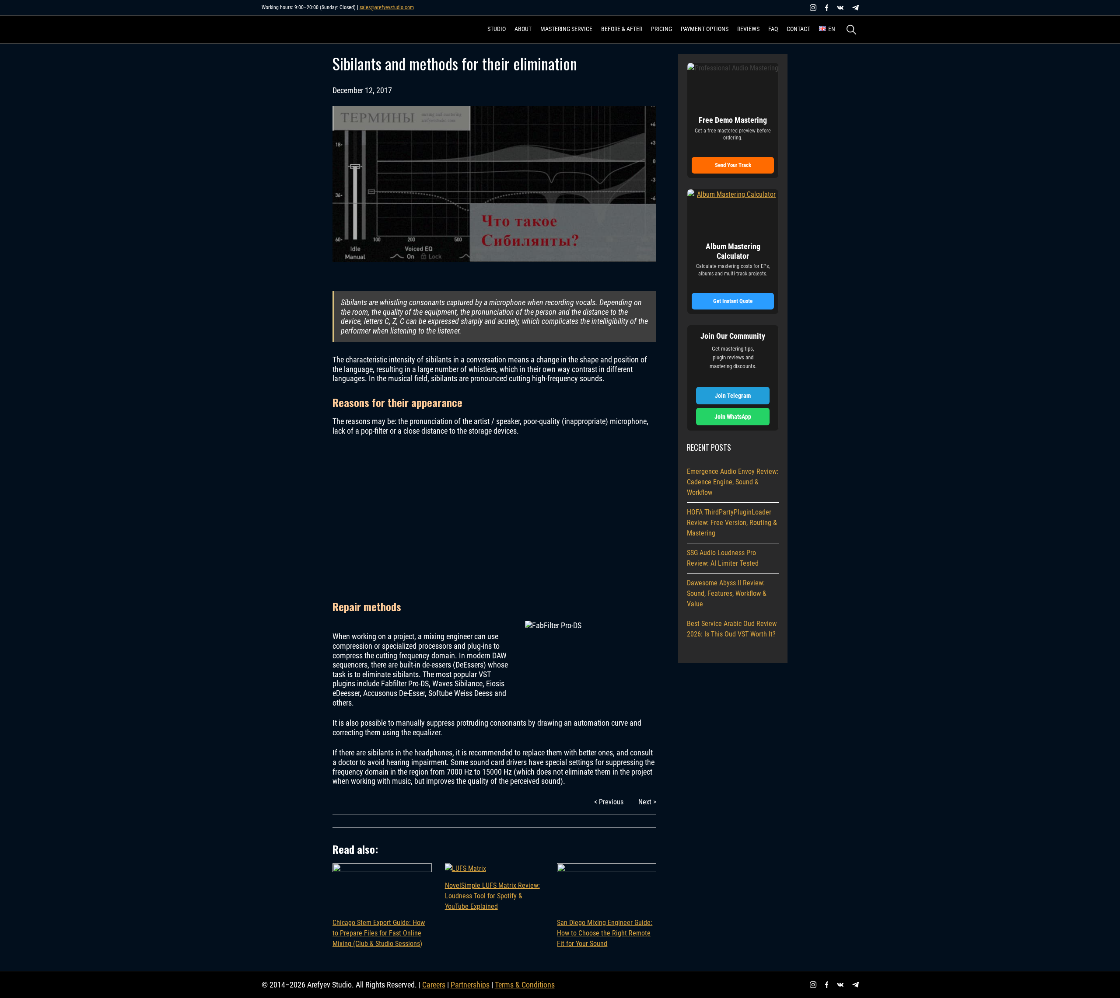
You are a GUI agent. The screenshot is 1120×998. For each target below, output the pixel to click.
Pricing (661, 28)
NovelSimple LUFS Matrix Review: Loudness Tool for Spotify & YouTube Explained (492, 896)
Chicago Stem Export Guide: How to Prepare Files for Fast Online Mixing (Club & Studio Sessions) (378, 933)
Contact (798, 28)
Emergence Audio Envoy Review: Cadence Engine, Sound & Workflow (732, 482)
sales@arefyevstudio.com (387, 7)
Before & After (621, 28)
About (523, 28)
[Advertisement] (494, 517)
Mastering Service (566, 28)
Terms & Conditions (525, 984)
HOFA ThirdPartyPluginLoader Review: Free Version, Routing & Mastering (732, 522)
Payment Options (704, 28)
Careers (433, 984)
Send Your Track (733, 165)
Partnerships (470, 984)
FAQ (773, 28)
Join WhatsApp (732, 416)
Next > (647, 802)
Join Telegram (733, 395)
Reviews (748, 28)
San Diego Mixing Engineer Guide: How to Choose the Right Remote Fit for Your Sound (604, 933)
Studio (496, 28)
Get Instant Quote (732, 301)
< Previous (608, 802)
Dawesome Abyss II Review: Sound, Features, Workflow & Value (726, 593)
